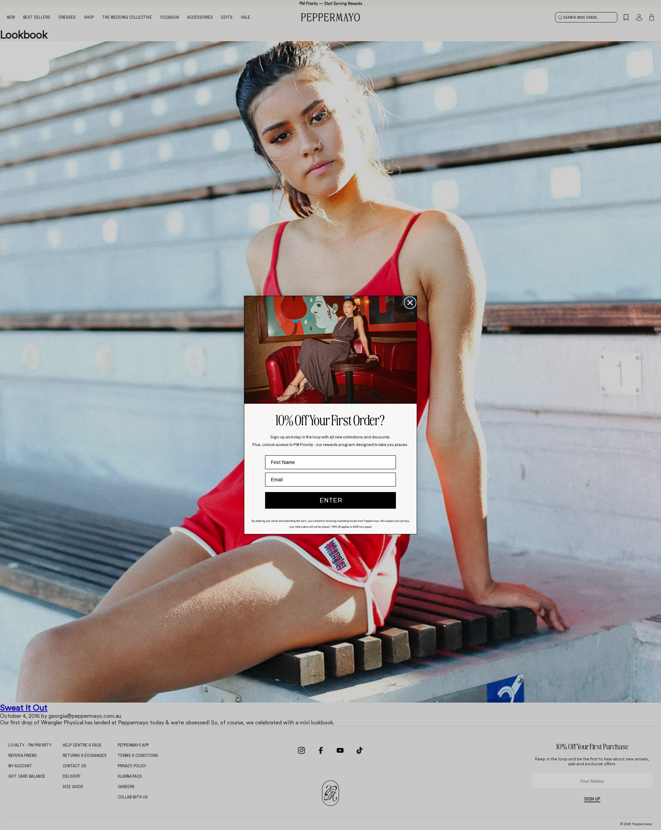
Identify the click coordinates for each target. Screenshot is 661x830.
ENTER (330, 500)
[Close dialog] (410, 302)
